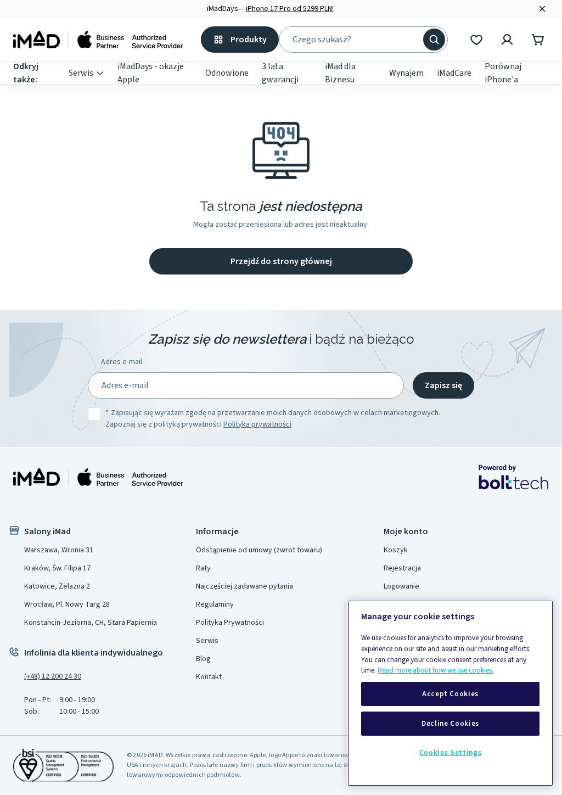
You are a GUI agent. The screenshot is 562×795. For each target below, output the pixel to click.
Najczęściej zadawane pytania (244, 586)
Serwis (81, 73)
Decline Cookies (450, 724)
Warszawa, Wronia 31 (58, 550)
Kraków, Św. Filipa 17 (57, 568)
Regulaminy (215, 604)
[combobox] (356, 39)
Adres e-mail (121, 361)
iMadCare (454, 73)
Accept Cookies (450, 694)
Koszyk (396, 550)
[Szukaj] (434, 40)
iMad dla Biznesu (340, 73)
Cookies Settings (450, 753)
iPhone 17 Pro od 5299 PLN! (290, 8)
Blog (203, 658)
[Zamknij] (542, 8)
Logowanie (401, 586)
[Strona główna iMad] (98, 477)
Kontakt (209, 676)
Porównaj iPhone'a (503, 73)
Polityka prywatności (257, 424)
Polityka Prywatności (230, 622)
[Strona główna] (98, 39)
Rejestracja (402, 568)
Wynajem (406, 73)
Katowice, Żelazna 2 (57, 586)
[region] (450, 693)
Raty (203, 568)
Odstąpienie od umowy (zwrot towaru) (259, 550)
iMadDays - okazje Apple (150, 73)
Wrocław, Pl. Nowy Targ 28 (67, 604)
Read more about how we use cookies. (435, 670)
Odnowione (227, 73)
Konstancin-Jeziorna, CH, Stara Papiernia (90, 622)
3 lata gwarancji (280, 73)
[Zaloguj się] (507, 40)
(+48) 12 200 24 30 (52, 676)
